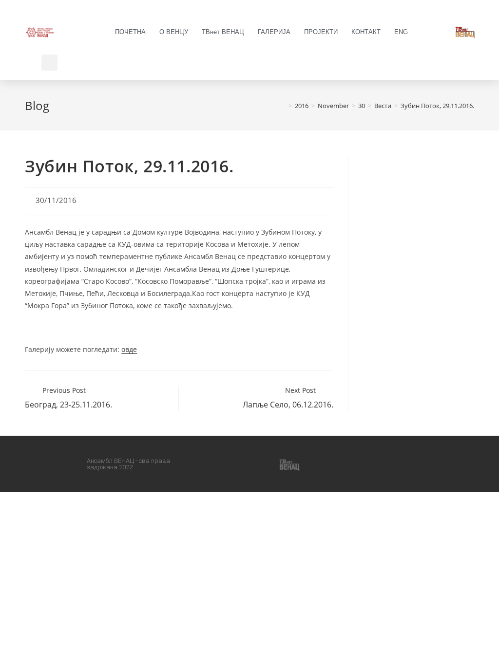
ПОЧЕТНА (130, 32)
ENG (401, 32)
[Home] (283, 105)
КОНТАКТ (366, 32)
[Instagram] (237, 464)
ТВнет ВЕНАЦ (223, 32)
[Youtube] (261, 464)
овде (129, 349)
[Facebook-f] (214, 464)
